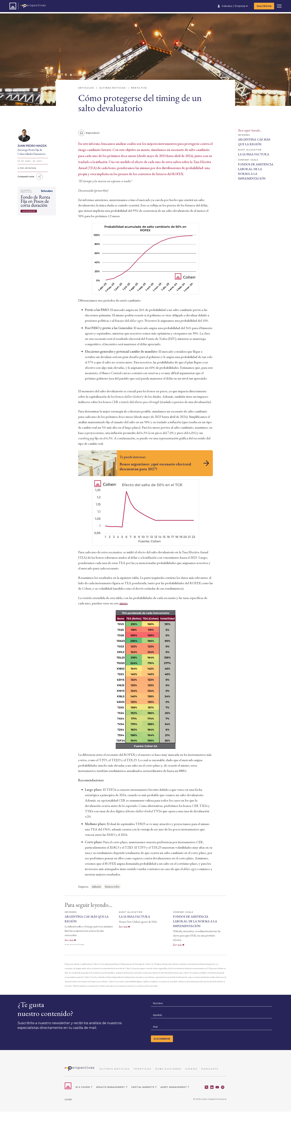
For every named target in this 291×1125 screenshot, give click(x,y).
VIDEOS (191, 1069)
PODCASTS (209, 1069)
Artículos (86, 88)
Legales (68, 1099)
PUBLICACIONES (168, 1069)
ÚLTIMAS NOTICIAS (115, 1069)
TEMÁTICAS (142, 1069)
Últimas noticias (112, 88)
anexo (123, 603)
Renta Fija (139, 88)
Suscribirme (264, 6)
